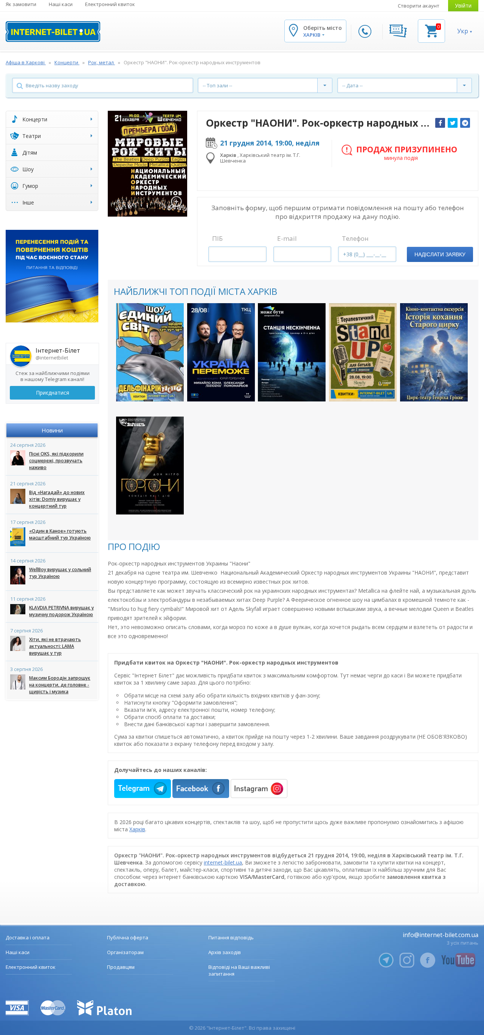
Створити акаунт (418, 5)
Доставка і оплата (28, 937)
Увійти (463, 5)
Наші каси (61, 4)
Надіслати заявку (439, 254)
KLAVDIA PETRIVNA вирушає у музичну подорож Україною (61, 611)
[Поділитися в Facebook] (440, 123)
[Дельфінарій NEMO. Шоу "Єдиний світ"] (150, 352)
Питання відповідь (231, 937)
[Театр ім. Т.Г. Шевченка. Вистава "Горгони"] (150, 465)
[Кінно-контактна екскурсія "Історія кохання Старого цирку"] (434, 352)
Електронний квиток (110, 4)
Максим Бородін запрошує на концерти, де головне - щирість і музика (59, 685)
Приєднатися (52, 392)
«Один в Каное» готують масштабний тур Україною (60, 534)
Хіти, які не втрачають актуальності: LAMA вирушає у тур (55, 646)
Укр (462, 31)
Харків (137, 829)
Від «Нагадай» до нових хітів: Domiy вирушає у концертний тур (57, 499)
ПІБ (217, 238)
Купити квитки (149, 389)
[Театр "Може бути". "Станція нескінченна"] (292, 352)
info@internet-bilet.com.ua (440, 935)
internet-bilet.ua (223, 862)
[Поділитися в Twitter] (453, 123)
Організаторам (125, 952)
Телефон (355, 238)
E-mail (287, 238)
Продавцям (121, 967)
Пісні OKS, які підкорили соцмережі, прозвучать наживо (56, 461)
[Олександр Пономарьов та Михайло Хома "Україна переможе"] (221, 352)
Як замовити (21, 4)
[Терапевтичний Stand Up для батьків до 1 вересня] (363, 352)
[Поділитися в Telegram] (465, 123)
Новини (52, 430)
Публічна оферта (127, 937)
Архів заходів (224, 952)
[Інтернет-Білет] (53, 31)
